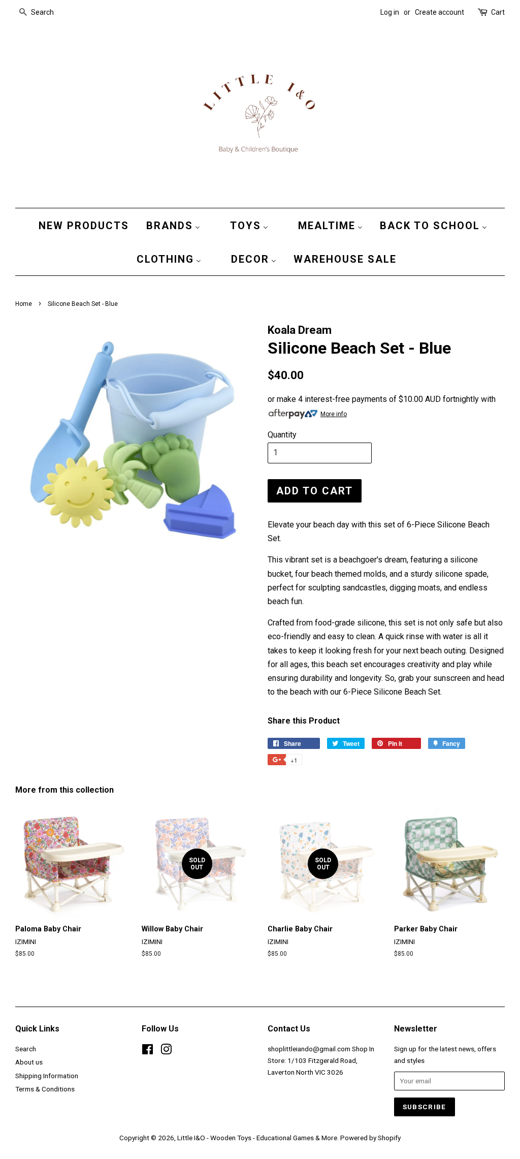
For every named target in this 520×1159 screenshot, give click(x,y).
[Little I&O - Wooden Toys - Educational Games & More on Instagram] (166, 1051)
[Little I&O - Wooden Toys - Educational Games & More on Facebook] (147, 1051)
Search (25, 1049)
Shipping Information (46, 1076)
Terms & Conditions (45, 1089)
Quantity (282, 435)
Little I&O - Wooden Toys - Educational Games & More (257, 1138)
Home (23, 303)
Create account (439, 12)
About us (29, 1062)
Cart (498, 12)
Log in (389, 12)
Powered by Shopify (370, 1138)
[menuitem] (81, 225)
